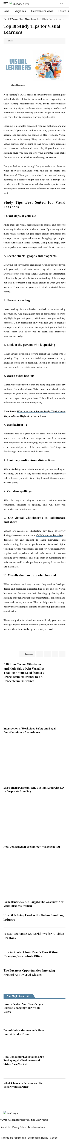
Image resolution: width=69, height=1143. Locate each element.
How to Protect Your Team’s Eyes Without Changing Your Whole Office (32, 954)
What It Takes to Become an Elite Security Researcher (23, 1085)
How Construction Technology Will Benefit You (32, 846)
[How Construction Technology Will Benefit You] (34, 824)
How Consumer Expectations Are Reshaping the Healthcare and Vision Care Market (24, 1060)
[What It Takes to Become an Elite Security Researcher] (56, 1091)
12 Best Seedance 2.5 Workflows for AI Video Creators (34, 936)
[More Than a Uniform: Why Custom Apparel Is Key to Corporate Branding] (34, 765)
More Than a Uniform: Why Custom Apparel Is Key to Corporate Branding (34, 789)
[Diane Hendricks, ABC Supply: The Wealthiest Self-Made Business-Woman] (34, 879)
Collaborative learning (49, 535)
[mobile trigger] (7, 3)
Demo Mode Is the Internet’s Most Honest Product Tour (24, 1032)
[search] (55, 3)
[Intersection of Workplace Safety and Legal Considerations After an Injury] (34, 706)
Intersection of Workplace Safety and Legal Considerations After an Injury (30, 730)
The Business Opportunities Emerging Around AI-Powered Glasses (29, 972)
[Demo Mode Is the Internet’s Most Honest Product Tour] (56, 1039)
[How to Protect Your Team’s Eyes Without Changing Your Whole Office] (56, 1012)
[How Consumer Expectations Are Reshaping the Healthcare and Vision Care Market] (56, 1065)
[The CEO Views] (19, 3)
